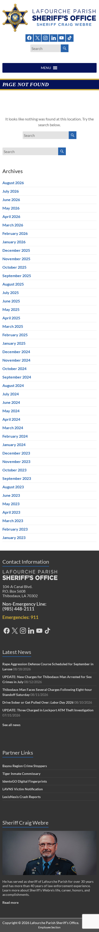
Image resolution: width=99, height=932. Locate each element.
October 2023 (14, 470)
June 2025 (11, 301)
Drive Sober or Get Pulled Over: (38, 702)
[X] (37, 37)
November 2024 (16, 360)
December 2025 (16, 250)
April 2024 (11, 419)
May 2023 (10, 503)
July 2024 (10, 394)
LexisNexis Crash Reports (21, 797)
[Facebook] (29, 37)
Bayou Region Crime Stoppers (24, 766)
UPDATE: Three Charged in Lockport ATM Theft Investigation (47, 710)
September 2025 (16, 275)
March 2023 (12, 520)
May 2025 (10, 309)
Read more (10, 902)
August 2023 (13, 486)
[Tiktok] (70, 37)
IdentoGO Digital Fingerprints (24, 781)
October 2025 (14, 267)
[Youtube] (62, 37)
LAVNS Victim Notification (22, 789)
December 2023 (16, 453)
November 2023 (16, 461)
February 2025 (15, 334)
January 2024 (13, 444)
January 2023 (13, 537)
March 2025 (12, 326)
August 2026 (13, 182)
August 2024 (13, 385)
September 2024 (16, 377)
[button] (46, 68)
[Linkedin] (54, 37)
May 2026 (10, 208)
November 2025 (16, 258)
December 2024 (16, 351)
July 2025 (10, 292)
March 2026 (12, 225)
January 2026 (13, 241)
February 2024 (15, 436)
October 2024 (14, 368)
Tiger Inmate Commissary (21, 773)
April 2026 (11, 216)
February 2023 (15, 529)
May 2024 (10, 410)
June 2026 (11, 199)
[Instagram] (45, 37)
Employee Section (49, 927)
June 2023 (11, 495)
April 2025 (11, 317)
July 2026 (10, 191)
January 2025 (13, 343)
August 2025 (13, 284)
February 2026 (15, 233)
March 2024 (12, 427)
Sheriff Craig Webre (25, 822)
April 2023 (11, 512)
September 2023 (16, 478)
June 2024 (11, 402)
